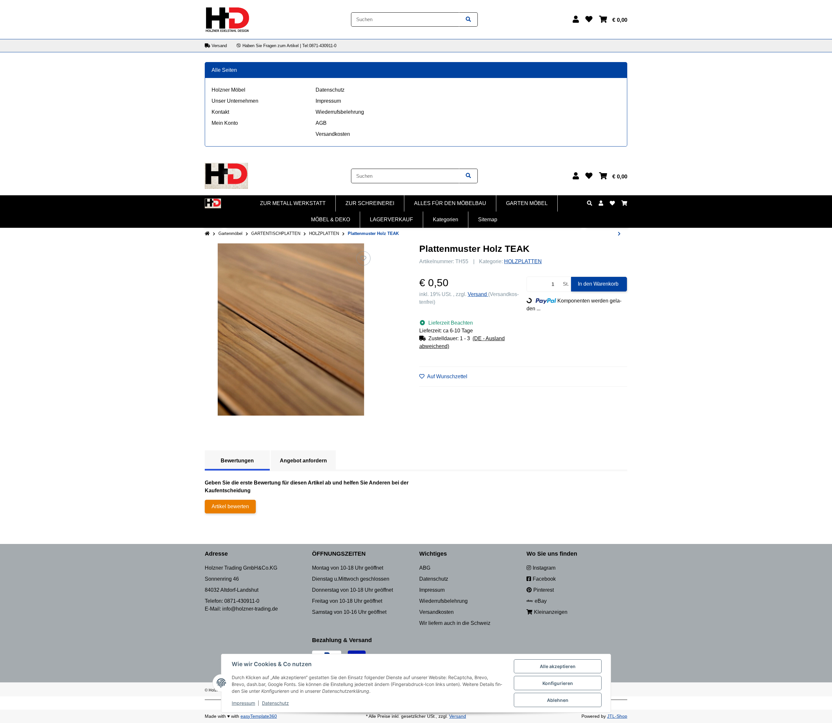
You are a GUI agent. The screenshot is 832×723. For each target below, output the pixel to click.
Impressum (328, 101)
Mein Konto (225, 123)
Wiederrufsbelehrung (340, 112)
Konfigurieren (557, 683)
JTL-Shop (617, 716)
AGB (321, 123)
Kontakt (220, 112)
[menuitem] (293, 203)
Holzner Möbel (228, 90)
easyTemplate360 (258, 716)
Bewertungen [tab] (237, 460)
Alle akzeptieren (558, 666)
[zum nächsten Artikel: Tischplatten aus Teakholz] (619, 234)
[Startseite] (207, 233)
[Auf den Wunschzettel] (363, 258)
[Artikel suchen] (468, 19)
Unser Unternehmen (235, 101)
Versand (478, 294)
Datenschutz (330, 90)
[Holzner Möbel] (227, 19)
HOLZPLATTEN (523, 261)
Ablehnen (557, 700)
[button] (576, 19)
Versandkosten (333, 134)
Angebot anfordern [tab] (303, 460)
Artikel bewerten (230, 506)
